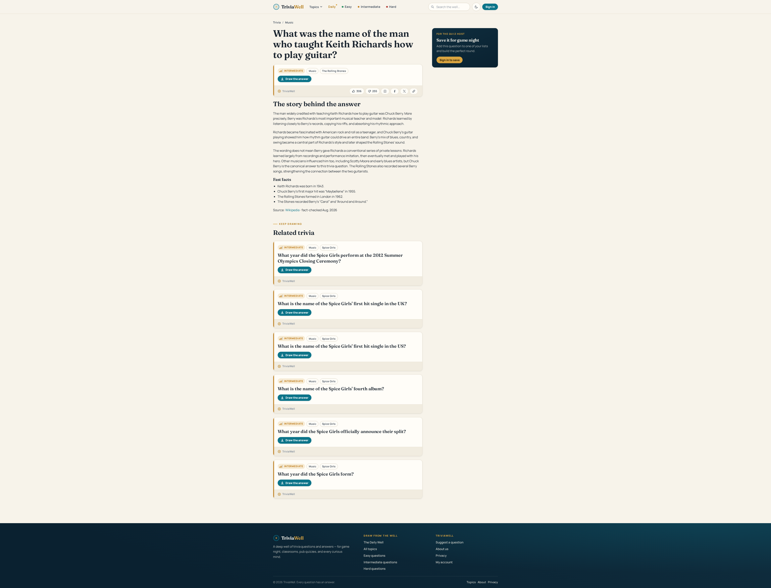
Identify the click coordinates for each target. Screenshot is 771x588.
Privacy (441, 555)
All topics (370, 549)
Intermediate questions (380, 562)
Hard (392, 7)
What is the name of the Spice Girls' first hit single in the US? (342, 346)
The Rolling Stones (334, 71)
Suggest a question (449, 542)
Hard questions (375, 569)
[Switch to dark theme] (476, 7)
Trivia (277, 22)
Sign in (490, 7)
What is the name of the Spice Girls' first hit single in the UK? (342, 303)
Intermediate (370, 7)
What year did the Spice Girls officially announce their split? (342, 431)
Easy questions (374, 555)
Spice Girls (329, 247)
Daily (332, 7)
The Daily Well (373, 542)
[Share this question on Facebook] (395, 91)
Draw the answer (297, 79)
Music (289, 22)
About (482, 582)
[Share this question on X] (404, 91)
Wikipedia (292, 210)
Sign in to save (450, 60)
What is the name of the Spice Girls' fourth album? (331, 388)
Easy (348, 7)
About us (442, 549)
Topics (314, 7)
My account (444, 562)
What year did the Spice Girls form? (316, 474)
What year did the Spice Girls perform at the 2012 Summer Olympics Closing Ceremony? (340, 258)
